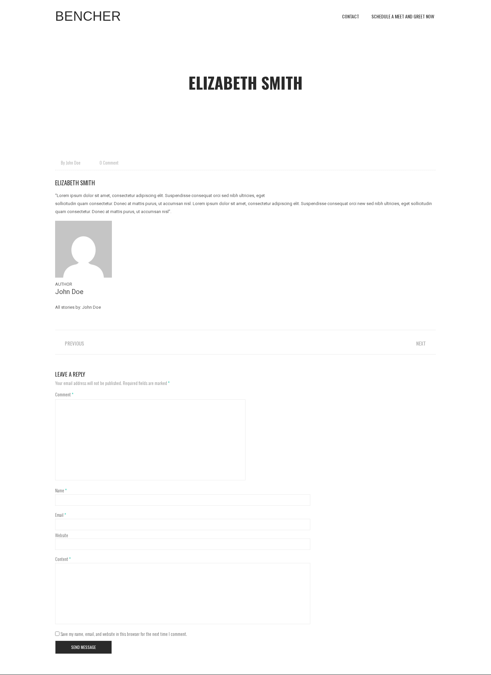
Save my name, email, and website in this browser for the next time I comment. (123, 634)
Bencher (88, 16)
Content (63, 558)
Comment (64, 394)
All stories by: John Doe (78, 307)
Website (61, 535)
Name (61, 490)
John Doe (73, 162)
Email (60, 514)
